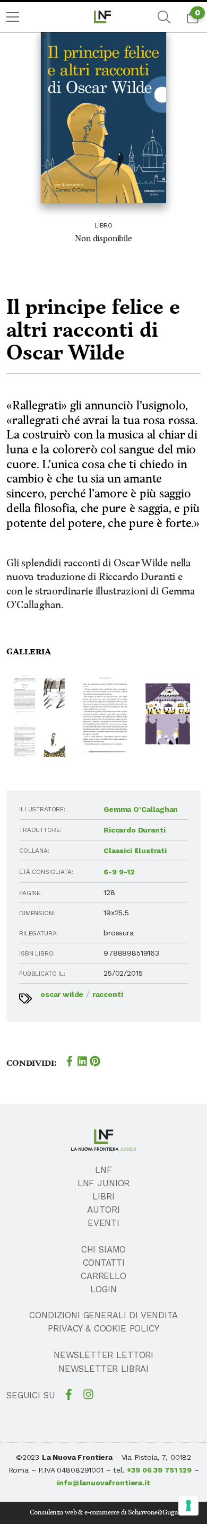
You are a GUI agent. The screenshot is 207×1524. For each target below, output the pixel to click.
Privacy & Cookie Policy (103, 1328)
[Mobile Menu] (12, 17)
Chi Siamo (103, 1249)
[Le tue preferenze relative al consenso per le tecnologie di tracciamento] (188, 1505)
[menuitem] (12, 17)
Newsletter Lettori (103, 1355)
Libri (103, 1196)
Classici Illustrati (135, 850)
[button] (38, 694)
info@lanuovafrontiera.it (103, 1482)
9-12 (126, 871)
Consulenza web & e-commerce (75, 1513)
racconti (107, 994)
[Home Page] (103, 17)
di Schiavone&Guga (149, 1513)
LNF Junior (103, 1183)
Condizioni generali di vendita (103, 1315)
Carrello (103, 1276)
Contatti (104, 1262)
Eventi (103, 1223)
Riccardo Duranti (134, 830)
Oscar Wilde (61, 994)
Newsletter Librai (103, 1368)
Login (103, 1289)
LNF (103, 1169)
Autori (103, 1209)
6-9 (110, 871)
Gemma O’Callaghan (141, 809)
